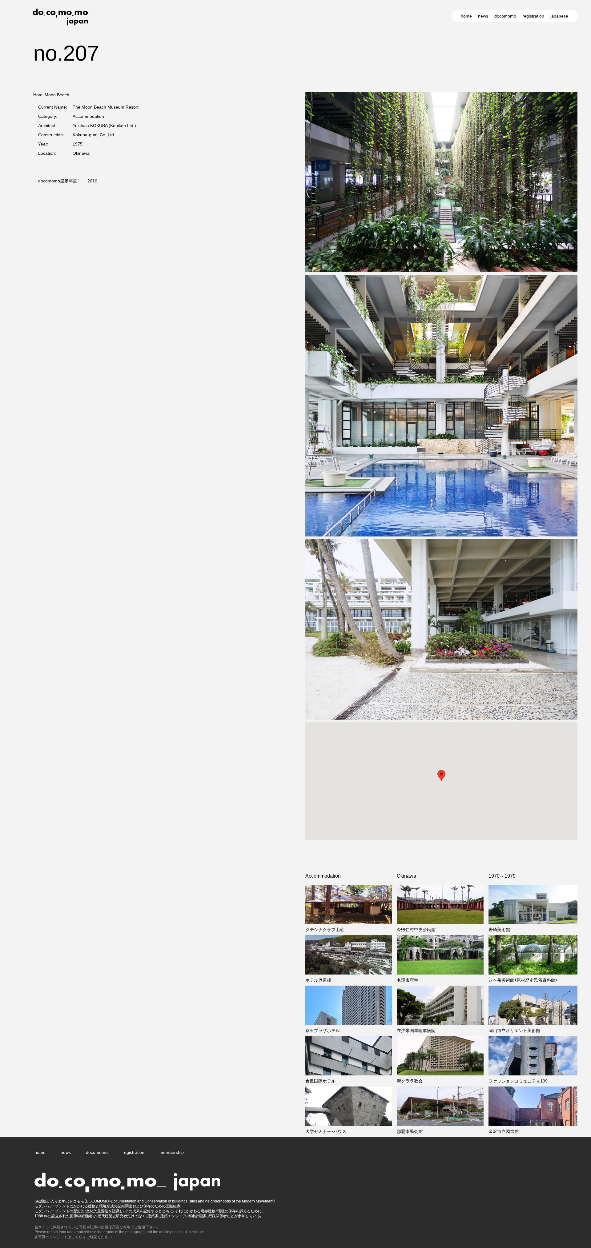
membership (171, 1152)
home (466, 16)
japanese (559, 16)
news (483, 16)
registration (533, 16)
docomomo (505, 16)
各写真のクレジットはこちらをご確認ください (73, 1237)
